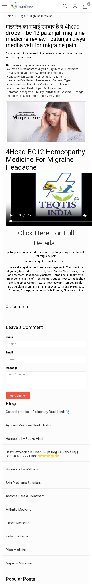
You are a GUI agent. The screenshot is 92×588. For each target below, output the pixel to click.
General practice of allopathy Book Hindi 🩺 (38, 412)
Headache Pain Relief (20, 80)
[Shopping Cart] (85, 7)
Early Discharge (17, 536)
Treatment (71, 69)
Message (11, 368)
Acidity (39, 92)
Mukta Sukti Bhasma (58, 92)
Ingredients (14, 95)
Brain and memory (51, 72)
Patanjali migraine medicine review (33, 65)
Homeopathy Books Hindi (24, 439)
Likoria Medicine (17, 523)
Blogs (21, 16)
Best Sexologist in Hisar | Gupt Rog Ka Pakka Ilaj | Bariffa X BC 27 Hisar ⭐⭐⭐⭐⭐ (42, 454)
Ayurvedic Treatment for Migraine (27, 69)
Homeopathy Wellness (22, 469)
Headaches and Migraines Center (27, 84)
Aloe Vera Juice (50, 95)
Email (9, 352)
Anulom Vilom (52, 88)
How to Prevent (60, 84)
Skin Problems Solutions (24, 483)
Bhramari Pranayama (20, 92)
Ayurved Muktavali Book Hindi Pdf (30, 425)
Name (9, 337)
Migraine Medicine (41, 16)
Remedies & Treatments (51, 76)
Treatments (43, 80)
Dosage (78, 92)
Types (68, 80)
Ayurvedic (56, 69)
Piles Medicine (16, 550)
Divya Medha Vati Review (22, 72)
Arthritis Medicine (18, 510)
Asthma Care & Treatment (25, 496)
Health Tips (34, 88)
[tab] (65, 6)
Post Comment (18, 395)
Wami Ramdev (16, 88)
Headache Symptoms (20, 76)
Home (9, 16)
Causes (57, 80)
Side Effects (30, 95)
